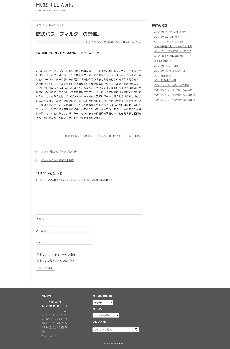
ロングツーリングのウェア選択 (171, 85)
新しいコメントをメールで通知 (57, 254)
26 (54, 327)
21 (62, 323)
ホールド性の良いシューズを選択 (173, 46)
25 (50, 327)
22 (65, 323)
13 (58, 318)
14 (62, 318)
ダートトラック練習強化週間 (57, 160)
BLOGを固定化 (162, 61)
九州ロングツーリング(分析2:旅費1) (174, 100)
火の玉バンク (133, 42)
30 (43, 331)
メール (41, 230)
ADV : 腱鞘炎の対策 (165, 80)
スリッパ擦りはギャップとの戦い (60, 151)
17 (47, 323)
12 (54, 318)
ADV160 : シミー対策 (166, 66)
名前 (40, 218)
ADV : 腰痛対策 (162, 75)
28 (62, 327)
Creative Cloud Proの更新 (169, 41)
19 (54, 323)
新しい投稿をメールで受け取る (57, 260)
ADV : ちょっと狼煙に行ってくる (172, 51)
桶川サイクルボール (120, 135)
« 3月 (44, 335)
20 (58, 323)
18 (50, 323)
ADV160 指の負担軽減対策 (169, 56)
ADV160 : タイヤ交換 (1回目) (170, 32)
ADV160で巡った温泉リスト (170, 70)
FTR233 (84, 135)
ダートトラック (99, 135)
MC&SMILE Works (55, 5)
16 (43, 323)
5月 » (53, 335)
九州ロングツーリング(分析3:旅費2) (174, 95)
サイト (39, 242)
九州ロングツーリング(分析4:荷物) (173, 90)
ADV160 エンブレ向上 (166, 36)
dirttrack (73, 135)
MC (139, 135)
